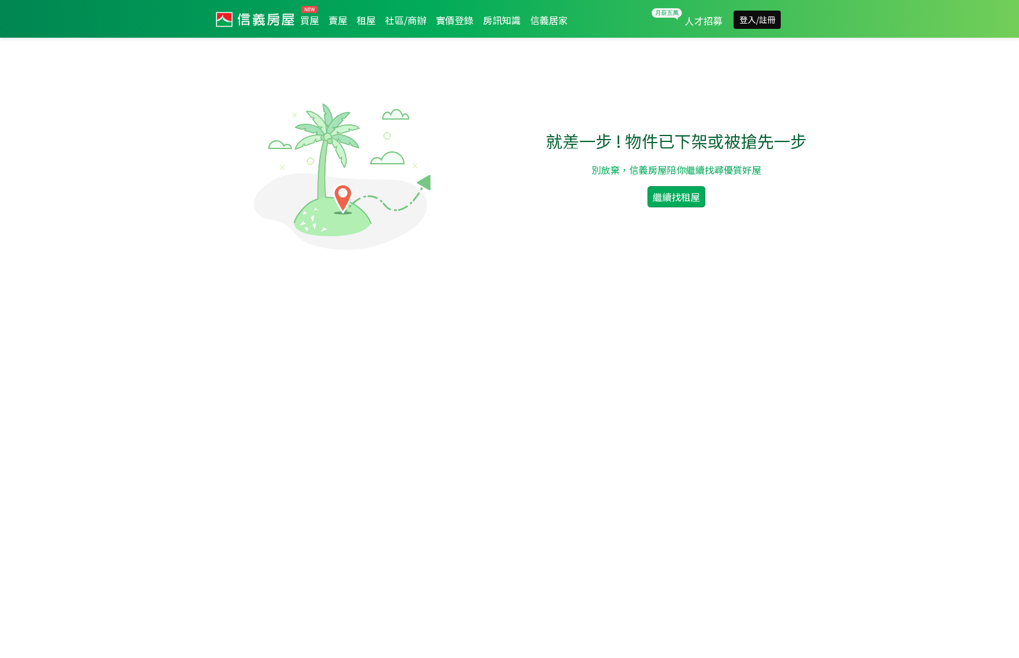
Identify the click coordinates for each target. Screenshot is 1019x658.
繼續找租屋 (676, 197)
